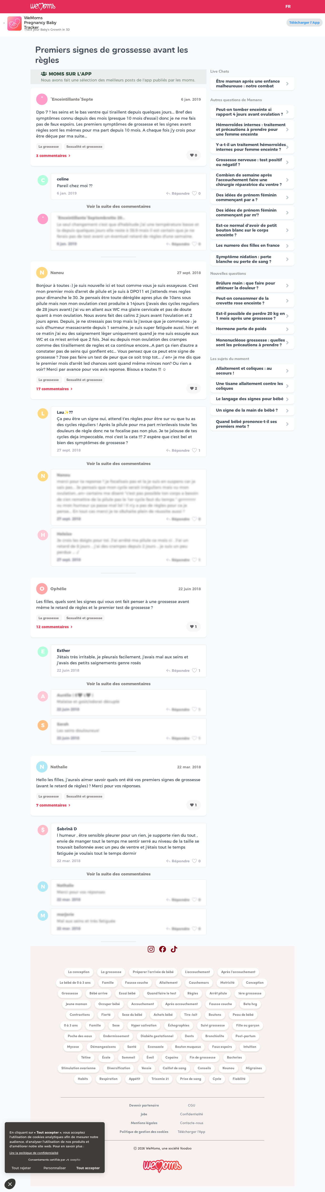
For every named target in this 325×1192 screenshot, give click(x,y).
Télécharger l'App (304, 22)
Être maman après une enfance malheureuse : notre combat (248, 83)
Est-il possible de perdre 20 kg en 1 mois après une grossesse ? (250, 316)
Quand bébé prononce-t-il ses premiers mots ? (246, 424)
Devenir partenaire (144, 1105)
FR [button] (288, 6)
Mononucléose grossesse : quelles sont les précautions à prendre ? (250, 342)
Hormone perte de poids (241, 328)
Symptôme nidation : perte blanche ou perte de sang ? (243, 259)
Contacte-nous (191, 1123)
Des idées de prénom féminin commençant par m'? (246, 212)
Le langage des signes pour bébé (249, 398)
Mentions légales (144, 1123)
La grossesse (49, 146)
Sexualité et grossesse (84, 146)
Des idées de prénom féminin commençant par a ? (246, 197)
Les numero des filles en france (248, 245)
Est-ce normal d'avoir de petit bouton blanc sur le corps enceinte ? (246, 230)
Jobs (144, 1114)
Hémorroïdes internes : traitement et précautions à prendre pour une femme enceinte (251, 129)
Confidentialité (191, 1114)
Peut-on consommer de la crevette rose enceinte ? (242, 300)
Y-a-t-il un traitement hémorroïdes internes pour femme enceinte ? (251, 147)
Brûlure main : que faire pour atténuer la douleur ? (245, 285)
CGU (191, 1105)
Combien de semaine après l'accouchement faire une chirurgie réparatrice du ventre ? (249, 180)
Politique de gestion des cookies (144, 1132)
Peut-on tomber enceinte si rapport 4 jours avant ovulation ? (249, 112)
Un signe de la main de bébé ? (247, 410)
